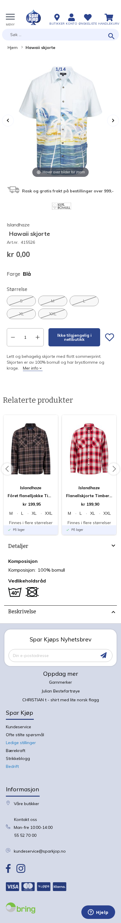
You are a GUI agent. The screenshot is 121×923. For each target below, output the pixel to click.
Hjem (13, 47)
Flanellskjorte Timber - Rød (89, 495)
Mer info (30, 368)
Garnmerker (60, 682)
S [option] (21, 301)
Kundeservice (18, 726)
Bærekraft (15, 750)
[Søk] (111, 36)
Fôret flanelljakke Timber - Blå (31, 495)
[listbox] (60, 307)
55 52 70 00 (25, 835)
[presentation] (60, 547)
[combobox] (60, 34)
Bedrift (12, 766)
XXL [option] (52, 313)
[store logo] (33, 17)
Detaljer (18, 546)
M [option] (52, 301)
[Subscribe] (103, 655)
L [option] (84, 301)
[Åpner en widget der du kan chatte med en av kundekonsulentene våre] (98, 912)
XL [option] (21, 313)
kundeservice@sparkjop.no (40, 851)
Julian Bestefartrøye (60, 691)
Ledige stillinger (21, 742)
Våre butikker (26, 803)
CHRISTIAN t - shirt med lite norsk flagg (60, 699)
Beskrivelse (22, 611)
